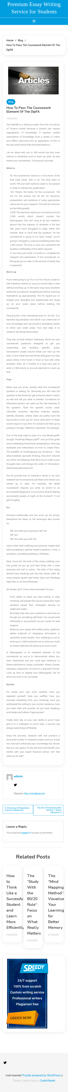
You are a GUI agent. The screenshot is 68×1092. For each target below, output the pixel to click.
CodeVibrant (47, 1080)
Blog (10, 101)
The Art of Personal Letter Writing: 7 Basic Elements (49, 810)
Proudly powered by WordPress (42, 1075)
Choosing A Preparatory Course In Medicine (17, 809)
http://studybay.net (34, 793)
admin (18, 776)
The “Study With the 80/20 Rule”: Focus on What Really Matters (34, 904)
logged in (26, 832)
